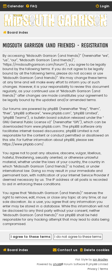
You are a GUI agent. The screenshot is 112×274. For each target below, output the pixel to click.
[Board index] (56, 20)
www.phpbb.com (46, 126)
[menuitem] (13, 6)
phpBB (57, 264)
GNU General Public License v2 (27, 122)
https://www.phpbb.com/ (23, 144)
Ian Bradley (100, 259)
